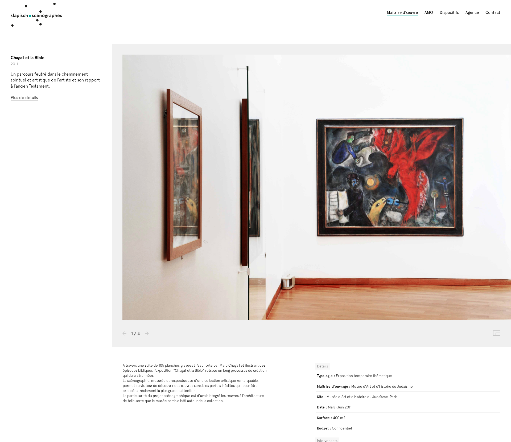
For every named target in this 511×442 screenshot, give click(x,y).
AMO (429, 12)
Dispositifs (449, 12)
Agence (472, 12)
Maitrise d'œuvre (402, 12)
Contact (492, 12)
